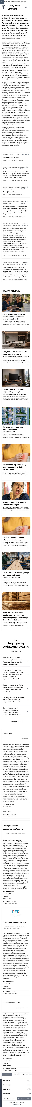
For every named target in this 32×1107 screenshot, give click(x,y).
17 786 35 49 (16, 928)
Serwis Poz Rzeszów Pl (11, 1003)
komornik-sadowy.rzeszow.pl (18, 1)
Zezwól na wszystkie (23, 1098)
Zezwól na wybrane (9, 1098)
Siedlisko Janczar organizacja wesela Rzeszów (11, 202)
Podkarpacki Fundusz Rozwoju (14, 922)
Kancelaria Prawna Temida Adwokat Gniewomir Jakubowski (11, 224)
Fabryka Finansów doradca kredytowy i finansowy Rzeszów (11, 263)
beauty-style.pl (6, 1)
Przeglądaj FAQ (15, 721)
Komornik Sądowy (8, 154)
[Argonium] (17, 1104)
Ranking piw (7, 733)
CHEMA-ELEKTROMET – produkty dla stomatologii (11, 188)
